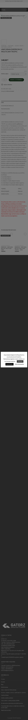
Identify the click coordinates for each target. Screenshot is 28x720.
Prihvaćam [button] (20, 361)
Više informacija (19, 364)
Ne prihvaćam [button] (9, 364)
